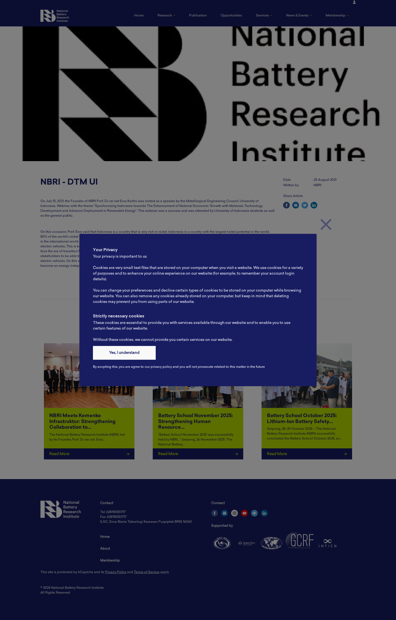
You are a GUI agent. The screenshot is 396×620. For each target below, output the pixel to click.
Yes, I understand (124, 353)
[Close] (326, 224)
